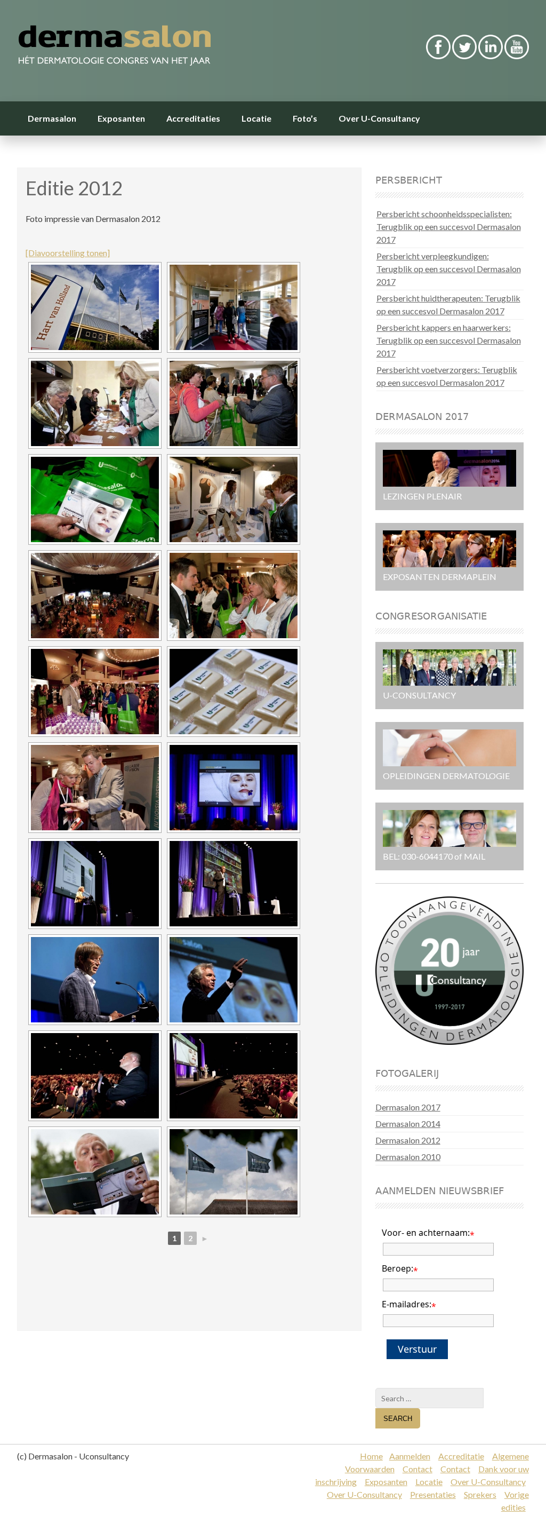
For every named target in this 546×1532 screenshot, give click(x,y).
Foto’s (305, 118)
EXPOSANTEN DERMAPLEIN (439, 576)
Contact (417, 1469)
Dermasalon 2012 (407, 1140)
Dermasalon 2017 (407, 1107)
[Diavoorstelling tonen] (68, 253)
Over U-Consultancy (379, 118)
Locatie (256, 118)
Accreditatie (461, 1456)
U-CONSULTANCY (419, 695)
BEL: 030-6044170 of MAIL (434, 856)
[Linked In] (490, 56)
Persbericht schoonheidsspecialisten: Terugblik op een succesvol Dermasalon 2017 (448, 226)
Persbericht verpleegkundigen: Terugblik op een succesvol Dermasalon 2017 (448, 269)
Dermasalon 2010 (407, 1157)
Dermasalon (52, 118)
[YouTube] (516, 56)
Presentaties (433, 1494)
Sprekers (480, 1494)
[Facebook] (438, 56)
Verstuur (417, 1349)
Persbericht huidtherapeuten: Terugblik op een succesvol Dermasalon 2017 (448, 304)
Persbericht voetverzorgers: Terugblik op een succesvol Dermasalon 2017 (446, 375)
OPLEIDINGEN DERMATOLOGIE (446, 776)
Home (371, 1456)
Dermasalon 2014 (407, 1123)
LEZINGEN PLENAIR (422, 496)
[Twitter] (464, 56)
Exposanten (121, 118)
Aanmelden (409, 1456)
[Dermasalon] (186, 46)
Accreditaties (193, 118)
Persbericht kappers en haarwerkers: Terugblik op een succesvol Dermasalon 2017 (448, 340)
